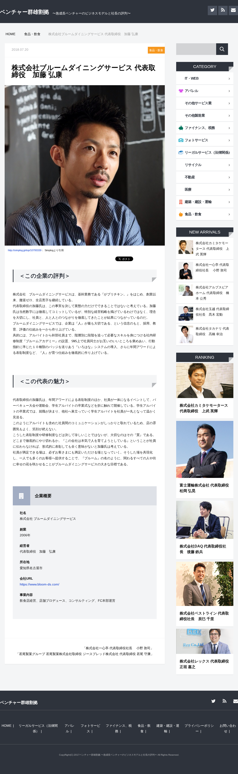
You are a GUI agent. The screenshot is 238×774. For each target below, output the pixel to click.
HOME (6, 725)
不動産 (190, 177)
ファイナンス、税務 (200, 128)
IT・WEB (191, 78)
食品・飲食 (156, 50)
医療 (188, 189)
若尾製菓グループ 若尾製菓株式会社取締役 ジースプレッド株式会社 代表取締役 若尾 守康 (85, 654)
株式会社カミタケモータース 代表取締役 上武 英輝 (212, 248)
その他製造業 (195, 115)
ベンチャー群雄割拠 (24, 12)
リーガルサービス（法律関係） (208, 152)
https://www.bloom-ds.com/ (39, 584)
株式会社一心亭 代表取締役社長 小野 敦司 (118, 648)
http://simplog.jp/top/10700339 (24, 250)
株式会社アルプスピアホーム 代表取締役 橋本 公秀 (212, 292)
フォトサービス (196, 140)
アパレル (191, 91)
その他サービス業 (198, 103)
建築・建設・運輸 (198, 202)
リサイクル (193, 165)
